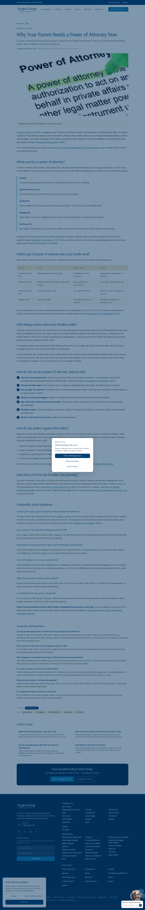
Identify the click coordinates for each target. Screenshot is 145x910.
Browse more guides (72, 461)
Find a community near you (72, 456)
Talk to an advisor (72, 466)
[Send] (140, 905)
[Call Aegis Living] (141, 891)
